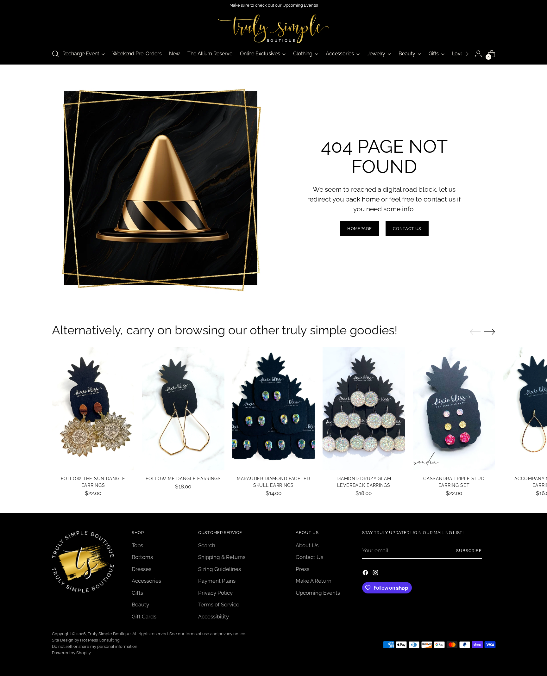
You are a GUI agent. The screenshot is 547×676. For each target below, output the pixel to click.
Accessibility (213, 616)
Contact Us (309, 557)
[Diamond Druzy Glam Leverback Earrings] (364, 408)
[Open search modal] (55, 53)
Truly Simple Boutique (109, 633)
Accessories (146, 581)
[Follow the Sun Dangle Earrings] (93, 408)
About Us (307, 545)
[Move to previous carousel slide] (475, 331)
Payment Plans (217, 581)
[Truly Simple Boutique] (273, 29)
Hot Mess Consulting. (100, 640)
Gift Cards (144, 616)
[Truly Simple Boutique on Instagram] (376, 573)
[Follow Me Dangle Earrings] (183, 408)
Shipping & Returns (221, 557)
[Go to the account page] (478, 53)
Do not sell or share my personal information (94, 646)
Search (206, 545)
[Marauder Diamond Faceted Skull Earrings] (273, 408)
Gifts (137, 593)
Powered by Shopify (71, 652)
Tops (137, 545)
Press (302, 569)
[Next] (467, 54)
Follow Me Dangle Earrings (183, 478)
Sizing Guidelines (219, 569)
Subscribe (469, 550)
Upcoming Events (318, 593)
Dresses (141, 569)
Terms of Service (218, 604)
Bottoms (142, 557)
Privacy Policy (215, 593)
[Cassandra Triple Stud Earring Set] (454, 408)
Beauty (140, 604)
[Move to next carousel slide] (489, 331)
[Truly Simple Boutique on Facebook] (366, 573)
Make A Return (313, 581)
